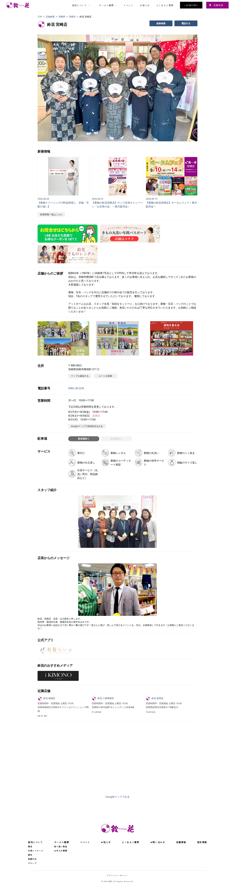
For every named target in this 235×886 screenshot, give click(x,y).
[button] (117, 88)
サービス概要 (106, 5)
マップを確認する (80, 375)
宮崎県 (62, 16)
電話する (185, 23)
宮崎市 (72, 16)
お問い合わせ (157, 842)
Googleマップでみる (118, 796)
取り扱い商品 (60, 846)
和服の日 (32, 859)
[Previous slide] (44, 88)
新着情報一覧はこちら (51, 214)
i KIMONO (191, 5)
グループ (32, 863)
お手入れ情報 (60, 851)
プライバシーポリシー (117, 875)
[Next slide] (191, 88)
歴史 (30, 855)
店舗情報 (181, 842)
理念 (30, 846)
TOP (40, 16)
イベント (128, 5)
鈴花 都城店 (49, 698)
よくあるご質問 (165, 5)
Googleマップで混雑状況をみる (87, 426)
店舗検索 (218, 5)
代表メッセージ (35, 851)
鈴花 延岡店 (157, 698)
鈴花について (79, 5)
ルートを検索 (105, 375)
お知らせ (145, 5)
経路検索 (161, 23)
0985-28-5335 (76, 388)
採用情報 (202, 842)
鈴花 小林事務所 (106, 698)
